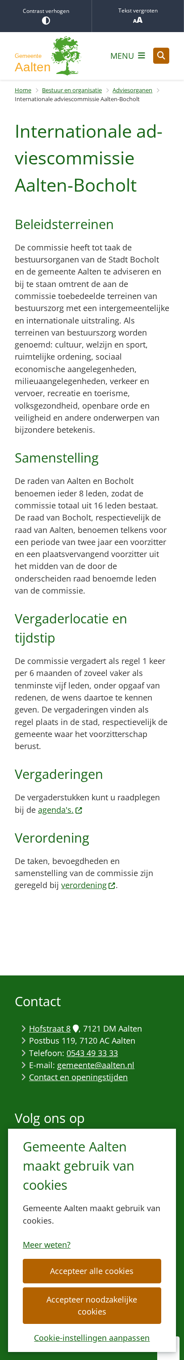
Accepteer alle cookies (92, 1271)
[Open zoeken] (161, 56)
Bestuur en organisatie (72, 90)
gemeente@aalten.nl (95, 1065)
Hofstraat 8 (50, 1028)
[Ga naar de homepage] (48, 56)
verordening (84, 885)
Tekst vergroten (138, 10)
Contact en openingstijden (78, 1077)
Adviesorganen (132, 90)
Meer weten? (47, 1244)
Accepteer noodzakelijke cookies (91, 1305)
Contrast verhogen (46, 11)
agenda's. (56, 809)
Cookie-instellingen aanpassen (92, 1337)
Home (23, 90)
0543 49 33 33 (92, 1053)
